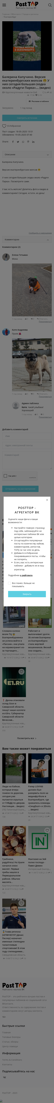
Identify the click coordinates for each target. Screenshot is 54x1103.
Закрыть (27, 594)
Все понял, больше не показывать (23, 585)
